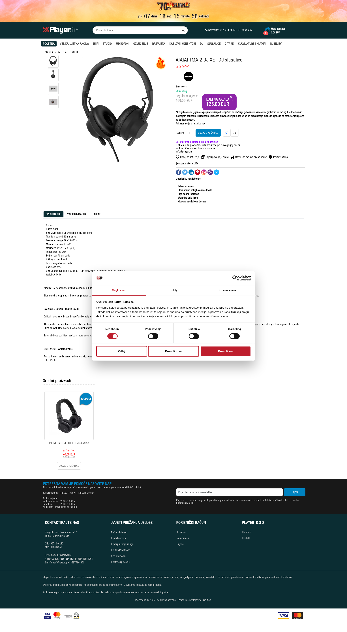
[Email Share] (216, 172)
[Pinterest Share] (197, 172)
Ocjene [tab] (97, 214)
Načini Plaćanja (119, 532)
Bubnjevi (276, 43)
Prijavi (295, 492)
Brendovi (246, 532)
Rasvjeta (158, 43)
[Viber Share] (210, 172)
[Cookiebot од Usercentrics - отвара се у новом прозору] (235, 278)
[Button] (183, 30)
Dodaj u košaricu (208, 132)
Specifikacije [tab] (53, 214)
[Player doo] (61, 30)
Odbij (121, 351)
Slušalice (214, 43)
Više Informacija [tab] (77, 214)
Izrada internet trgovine (190, 600)
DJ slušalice (71, 52)
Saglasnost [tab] (119, 290)
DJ (201, 43)
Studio (107, 43)
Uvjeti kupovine (119, 538)
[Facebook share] (178, 172)
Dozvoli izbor (173, 351)
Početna (49, 43)
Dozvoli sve (225, 351)
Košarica (181, 532)
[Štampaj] (234, 132)
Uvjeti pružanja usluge (122, 544)
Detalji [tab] (174, 290)
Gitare (229, 43)
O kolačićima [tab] (227, 290)
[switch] (153, 336)
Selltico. (207, 600)
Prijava (180, 544)
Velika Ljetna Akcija (74, 43)
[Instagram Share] (204, 172)
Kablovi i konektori (182, 43)
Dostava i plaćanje (120, 562)
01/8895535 (245, 30)
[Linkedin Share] (191, 172)
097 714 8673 (227, 30)
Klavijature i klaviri (252, 43)
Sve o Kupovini (118, 556)
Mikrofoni (122, 43)
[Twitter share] (185, 172)
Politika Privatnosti (120, 550)
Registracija (183, 538)
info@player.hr (184, 151)
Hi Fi (95, 43)
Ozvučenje (140, 43)
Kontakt (246, 538)
